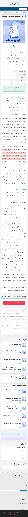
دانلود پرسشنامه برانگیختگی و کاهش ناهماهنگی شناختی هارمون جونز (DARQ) (11, 369)
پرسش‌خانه (24, 12)
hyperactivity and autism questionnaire (17, 329)
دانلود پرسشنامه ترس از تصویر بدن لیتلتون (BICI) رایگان (13, 399)
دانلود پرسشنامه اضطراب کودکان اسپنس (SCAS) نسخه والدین (11, 352)
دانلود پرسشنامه (5, 325)
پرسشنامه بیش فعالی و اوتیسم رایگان (13, 319)
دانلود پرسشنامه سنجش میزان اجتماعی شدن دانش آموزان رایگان (12, 391)
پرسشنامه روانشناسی (7, 322)
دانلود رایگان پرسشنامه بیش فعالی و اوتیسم (13, 303)
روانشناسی (18, 12)
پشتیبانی (24, 506)
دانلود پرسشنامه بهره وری (15, 344)
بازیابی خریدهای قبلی (22, 503)
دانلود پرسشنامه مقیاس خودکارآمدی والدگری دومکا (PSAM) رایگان (12, 408)
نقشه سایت (23, 509)
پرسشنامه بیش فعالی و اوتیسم (13, 310)
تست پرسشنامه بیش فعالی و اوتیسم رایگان (17, 325)
